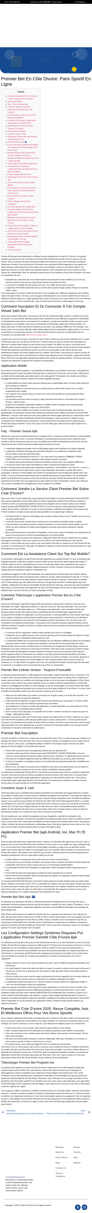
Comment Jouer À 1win (17, 134)
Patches (86, 28)
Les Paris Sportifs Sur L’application (21, 207)
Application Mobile (15, 101)
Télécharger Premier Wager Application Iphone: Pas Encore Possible (20, 244)
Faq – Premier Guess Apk (18, 104)
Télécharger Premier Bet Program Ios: (23, 164)
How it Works (73, 28)
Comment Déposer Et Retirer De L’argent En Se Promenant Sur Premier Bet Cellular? (23, 212)
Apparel (75, 34)
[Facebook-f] (78, 1207)
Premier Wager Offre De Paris (19, 174)
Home (62, 28)
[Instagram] (84, 1207)
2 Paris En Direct (14, 250)
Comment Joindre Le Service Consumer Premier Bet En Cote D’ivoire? (20, 109)
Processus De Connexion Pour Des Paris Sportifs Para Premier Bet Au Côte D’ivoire (22, 190)
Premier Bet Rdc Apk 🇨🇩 (17, 142)
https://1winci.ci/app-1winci (36, 335)
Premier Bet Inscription (17, 131)
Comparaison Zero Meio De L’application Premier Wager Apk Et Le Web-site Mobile (23, 169)
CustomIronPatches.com (15, 1177)
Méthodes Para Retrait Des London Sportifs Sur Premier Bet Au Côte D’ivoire (22, 220)
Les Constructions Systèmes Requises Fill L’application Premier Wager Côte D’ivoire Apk (23, 147)
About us (85, 34)
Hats (66, 34)
